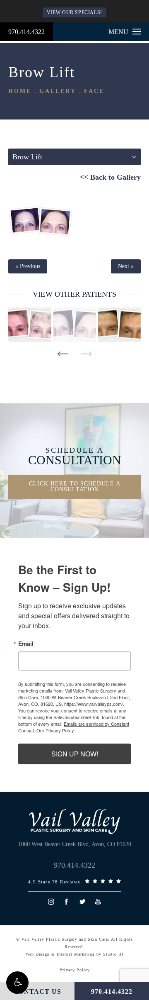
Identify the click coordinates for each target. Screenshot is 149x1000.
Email (26, 643)
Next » (126, 266)
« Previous (27, 266)
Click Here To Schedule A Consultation (74, 486)
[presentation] (62, 353)
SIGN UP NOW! (74, 754)
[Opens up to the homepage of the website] (74, 821)
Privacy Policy (75, 970)
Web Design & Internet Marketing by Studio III (74, 954)
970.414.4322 (26, 31)
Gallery (57, 91)
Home (19, 91)
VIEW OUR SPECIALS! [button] (74, 12)
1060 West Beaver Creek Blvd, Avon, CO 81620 (74, 844)
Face (94, 91)
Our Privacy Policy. (55, 730)
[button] (17, 982)
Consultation (74, 456)
